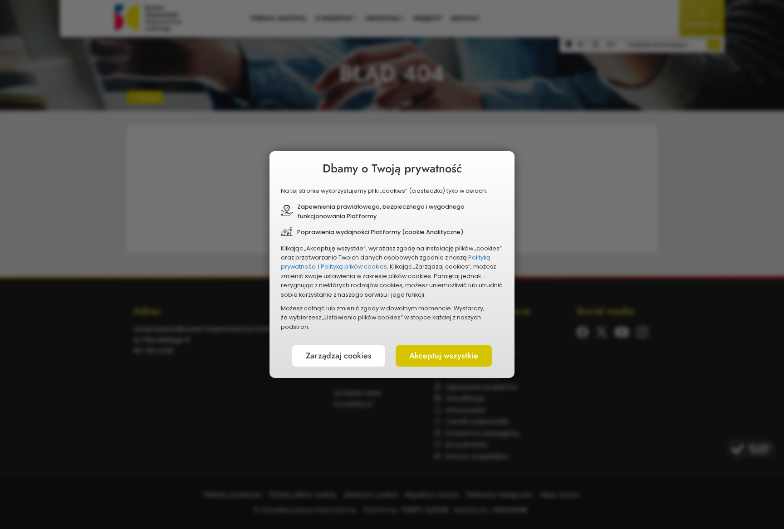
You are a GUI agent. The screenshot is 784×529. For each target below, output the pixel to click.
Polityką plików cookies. (354, 266)
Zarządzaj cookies (339, 356)
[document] (392, 264)
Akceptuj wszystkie (443, 356)
